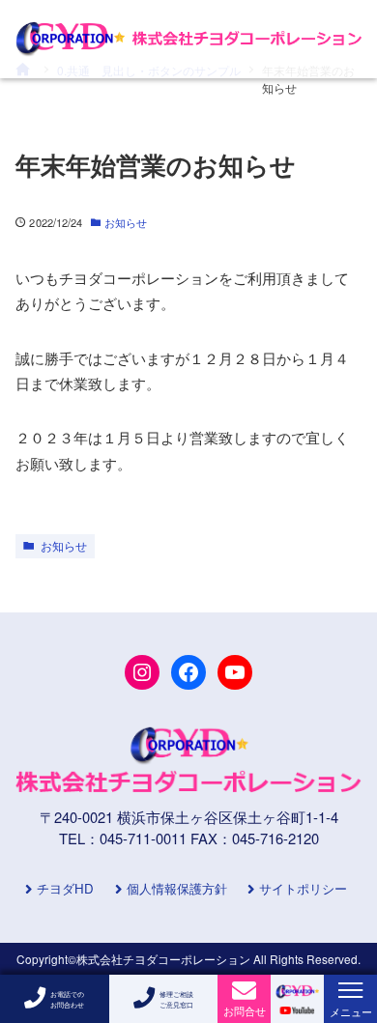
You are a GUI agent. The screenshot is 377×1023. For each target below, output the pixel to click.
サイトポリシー (303, 889)
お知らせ (125, 222)
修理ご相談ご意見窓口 (176, 998)
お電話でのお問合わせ (67, 998)
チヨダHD (65, 889)
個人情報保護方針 (177, 889)
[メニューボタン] (350, 990)
